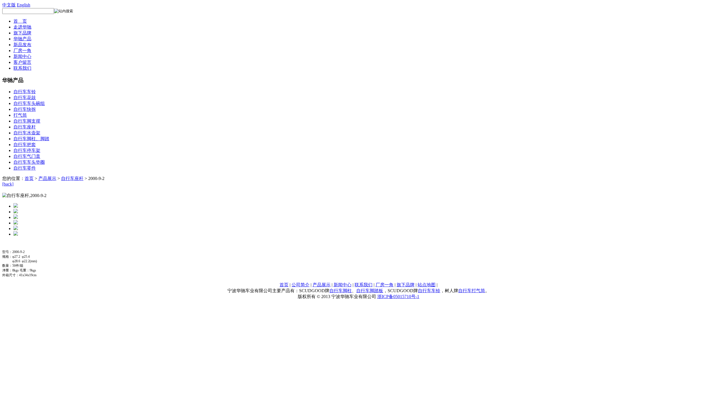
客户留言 (22, 62)
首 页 (20, 21)
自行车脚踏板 (369, 290)
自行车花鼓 (24, 97)
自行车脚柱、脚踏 (31, 138)
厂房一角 (22, 50)
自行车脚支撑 (26, 121)
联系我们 (22, 68)
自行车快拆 (24, 109)
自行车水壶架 (26, 132)
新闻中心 (22, 56)
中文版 (9, 5)
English (23, 5)
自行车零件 (24, 168)
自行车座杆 (24, 127)
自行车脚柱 (340, 290)
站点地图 (427, 284)
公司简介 (300, 284)
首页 (29, 178)
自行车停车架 (26, 150)
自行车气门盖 (26, 156)
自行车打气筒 (471, 290)
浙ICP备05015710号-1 (398, 296)
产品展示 (47, 178)
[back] (7, 184)
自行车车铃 (24, 91)
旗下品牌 (22, 33)
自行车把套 (24, 144)
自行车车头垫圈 (29, 162)
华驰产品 (22, 38)
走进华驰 (22, 27)
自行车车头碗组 (29, 103)
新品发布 (22, 44)
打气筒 (20, 115)
